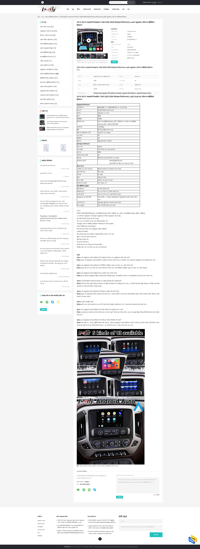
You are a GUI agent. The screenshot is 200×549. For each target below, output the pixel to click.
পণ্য (73, 9)
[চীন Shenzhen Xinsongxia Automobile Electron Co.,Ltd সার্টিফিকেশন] (46, 148)
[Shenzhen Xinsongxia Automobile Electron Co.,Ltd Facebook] (42, 2)
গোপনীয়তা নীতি (67, 547)
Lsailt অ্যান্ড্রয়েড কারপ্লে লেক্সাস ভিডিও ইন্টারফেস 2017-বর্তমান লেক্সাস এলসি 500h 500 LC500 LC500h (101, 527)
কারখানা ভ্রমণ (97, 9)
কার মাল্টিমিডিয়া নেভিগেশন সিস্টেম (111, 466)
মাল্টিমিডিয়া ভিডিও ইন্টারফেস (47, 78)
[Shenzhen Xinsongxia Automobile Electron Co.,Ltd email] (42, 302)
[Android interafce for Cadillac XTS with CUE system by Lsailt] (89, 40)
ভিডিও (78, 9)
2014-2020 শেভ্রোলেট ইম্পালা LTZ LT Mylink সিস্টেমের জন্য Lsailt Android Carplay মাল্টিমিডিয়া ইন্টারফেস (102, 521)
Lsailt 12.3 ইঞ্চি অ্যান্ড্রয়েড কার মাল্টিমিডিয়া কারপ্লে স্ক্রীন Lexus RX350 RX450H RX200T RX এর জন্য (70, 532)
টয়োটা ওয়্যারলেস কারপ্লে (47, 104)
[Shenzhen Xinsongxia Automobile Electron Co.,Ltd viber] (59, 302)
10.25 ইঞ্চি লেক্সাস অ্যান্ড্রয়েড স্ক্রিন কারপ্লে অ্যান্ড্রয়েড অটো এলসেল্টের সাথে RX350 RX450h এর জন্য (70, 521)
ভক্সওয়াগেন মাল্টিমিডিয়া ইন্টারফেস (48, 82)
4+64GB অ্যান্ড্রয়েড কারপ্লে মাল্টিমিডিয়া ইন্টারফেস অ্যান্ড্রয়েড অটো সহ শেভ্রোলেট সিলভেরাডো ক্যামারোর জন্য (58, 117)
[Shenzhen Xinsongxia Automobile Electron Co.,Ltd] (49, 9)
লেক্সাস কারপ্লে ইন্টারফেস (46, 87)
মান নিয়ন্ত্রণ (106, 9)
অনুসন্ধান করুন (131, 2)
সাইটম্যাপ (40, 536)
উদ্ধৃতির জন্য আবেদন (147, 2)
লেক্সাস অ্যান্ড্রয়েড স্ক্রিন (46, 48)
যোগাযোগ (114, 62)
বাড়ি (68, 9)
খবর (123, 9)
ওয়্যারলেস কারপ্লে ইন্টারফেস (47, 95)
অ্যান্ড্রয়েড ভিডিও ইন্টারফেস (47, 91)
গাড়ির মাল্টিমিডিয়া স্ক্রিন (46, 52)
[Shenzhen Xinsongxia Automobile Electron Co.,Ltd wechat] (89, 490)
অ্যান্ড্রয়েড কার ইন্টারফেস (46, 69)
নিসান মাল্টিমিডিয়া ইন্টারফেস (47, 44)
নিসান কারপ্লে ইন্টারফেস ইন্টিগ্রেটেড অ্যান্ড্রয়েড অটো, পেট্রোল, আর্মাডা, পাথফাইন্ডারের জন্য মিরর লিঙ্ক (101, 532)
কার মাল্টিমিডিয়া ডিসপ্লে (46, 57)
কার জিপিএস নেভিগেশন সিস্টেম (98, 466)
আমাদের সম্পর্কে (87, 9)
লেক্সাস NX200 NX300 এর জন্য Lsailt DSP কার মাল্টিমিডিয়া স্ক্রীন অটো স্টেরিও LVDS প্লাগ (70, 526)
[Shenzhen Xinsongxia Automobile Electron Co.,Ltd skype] (53, 302)
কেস (128, 9)
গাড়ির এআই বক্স (44, 61)
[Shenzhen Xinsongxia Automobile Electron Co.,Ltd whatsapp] (48, 302)
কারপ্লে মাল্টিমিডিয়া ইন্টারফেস (52, 17)
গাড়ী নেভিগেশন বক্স (45, 27)
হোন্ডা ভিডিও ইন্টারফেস (46, 99)
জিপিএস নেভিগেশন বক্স (46, 35)
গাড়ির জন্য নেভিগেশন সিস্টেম (85, 466)
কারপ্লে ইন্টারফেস (44, 65)
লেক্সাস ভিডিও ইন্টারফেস (46, 40)
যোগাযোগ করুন (115, 9)
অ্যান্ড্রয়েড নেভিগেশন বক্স (47, 31)
